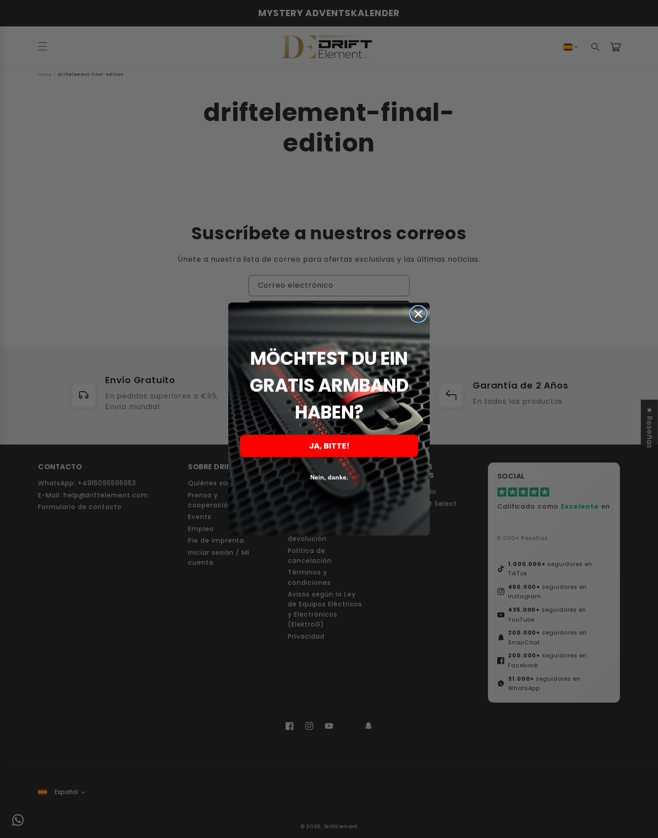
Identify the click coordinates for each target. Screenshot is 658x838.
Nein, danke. (329, 477)
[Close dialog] (418, 314)
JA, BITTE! (329, 445)
